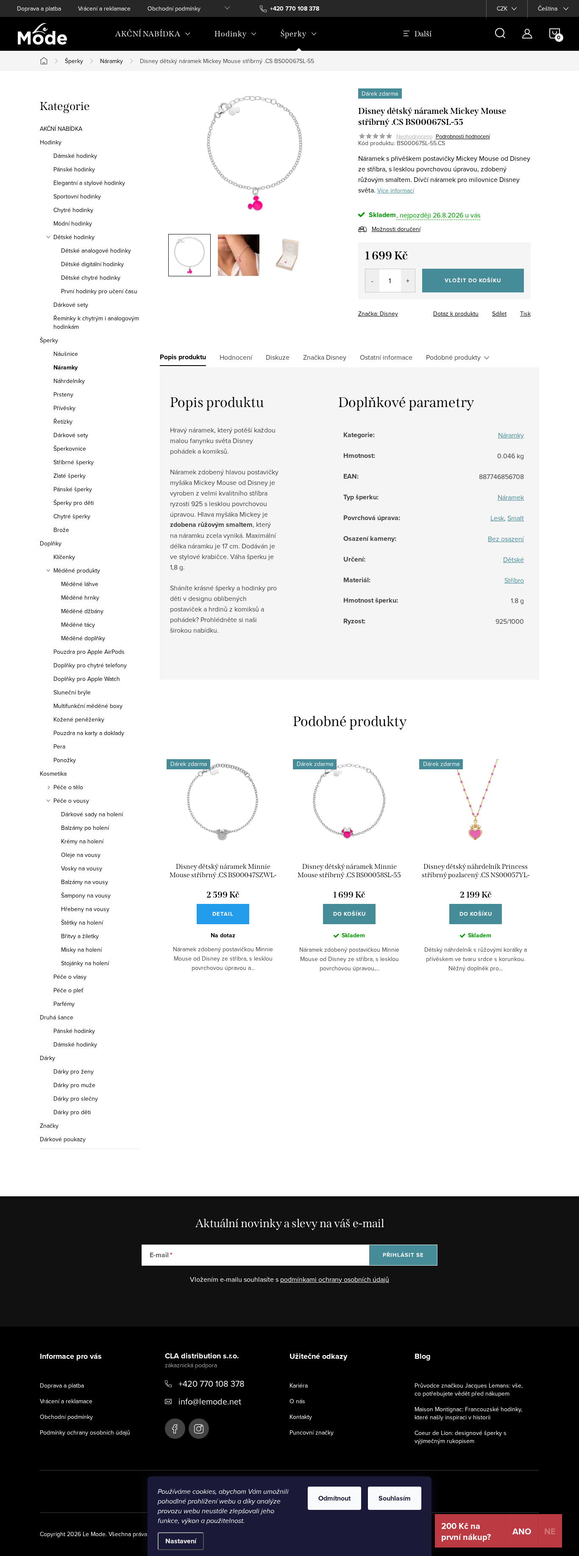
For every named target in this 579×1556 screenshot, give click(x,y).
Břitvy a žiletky (80, 936)
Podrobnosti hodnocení (463, 136)
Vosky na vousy (81, 868)
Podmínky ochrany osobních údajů (85, 1432)
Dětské (513, 559)
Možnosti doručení (396, 229)
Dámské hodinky (75, 155)
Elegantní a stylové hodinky (89, 183)
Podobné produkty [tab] (453, 357)
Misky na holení (81, 949)
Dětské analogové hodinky (96, 250)
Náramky (65, 367)
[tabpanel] (223, 872)
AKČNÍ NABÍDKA (61, 128)
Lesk (497, 518)
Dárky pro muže (74, 1085)
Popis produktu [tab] (183, 357)
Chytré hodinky (73, 210)
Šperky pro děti (73, 502)
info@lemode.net (209, 1401)
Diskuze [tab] (278, 357)
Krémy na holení (82, 841)
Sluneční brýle (72, 692)
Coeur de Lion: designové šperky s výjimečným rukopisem (461, 1437)
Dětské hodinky (74, 237)
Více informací (395, 190)
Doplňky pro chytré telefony (90, 665)
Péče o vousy (71, 800)
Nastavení (180, 1541)
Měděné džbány (82, 611)
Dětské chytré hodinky (90, 277)
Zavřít (405, 311)
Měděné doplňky (83, 638)
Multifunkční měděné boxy (87, 706)
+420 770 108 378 (211, 1383)
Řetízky (62, 421)
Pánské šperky (72, 489)
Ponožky (64, 760)
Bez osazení (506, 538)
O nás (297, 1401)
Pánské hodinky (74, 169)
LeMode (175, 1428)
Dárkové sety (70, 304)
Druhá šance (56, 1017)
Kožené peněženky (78, 719)
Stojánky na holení (85, 963)
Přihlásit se (403, 1255)
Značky (49, 1125)
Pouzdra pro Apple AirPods (89, 651)
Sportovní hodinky (77, 196)
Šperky (49, 340)
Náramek (511, 497)
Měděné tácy (78, 624)
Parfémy (64, 1004)
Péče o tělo (68, 787)
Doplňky (50, 543)
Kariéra (299, 1385)
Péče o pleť (68, 990)
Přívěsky (64, 408)
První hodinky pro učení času (99, 291)
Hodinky (50, 142)
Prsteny (63, 394)
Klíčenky (64, 557)
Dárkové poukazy (63, 1139)
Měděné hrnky (80, 597)
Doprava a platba (39, 8)
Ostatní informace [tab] (386, 357)
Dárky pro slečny (75, 1098)
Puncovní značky (312, 1432)
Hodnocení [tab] (236, 357)
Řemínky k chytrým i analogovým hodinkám (96, 322)
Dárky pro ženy (73, 1071)
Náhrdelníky (69, 381)
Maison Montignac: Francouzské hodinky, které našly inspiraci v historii (468, 1413)
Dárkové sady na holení (92, 814)
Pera (59, 746)
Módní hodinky (72, 223)
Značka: (378, 313)
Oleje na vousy (80, 855)
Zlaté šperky (69, 475)
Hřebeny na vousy (85, 909)
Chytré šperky (71, 516)
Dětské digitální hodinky (92, 264)
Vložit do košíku (473, 280)
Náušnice (65, 354)
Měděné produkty (76, 570)
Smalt (515, 518)
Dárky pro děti (72, 1112)
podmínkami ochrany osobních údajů (334, 1279)
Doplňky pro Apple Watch (86, 679)
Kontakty (301, 1417)
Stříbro (514, 580)
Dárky (47, 1058)
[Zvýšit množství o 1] (408, 280)
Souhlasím (395, 1498)
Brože (61, 530)
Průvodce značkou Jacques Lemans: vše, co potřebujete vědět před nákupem (469, 1389)
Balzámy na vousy (84, 882)
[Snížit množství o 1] (372, 280)
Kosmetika (53, 773)
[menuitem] (153, 34)
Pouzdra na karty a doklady (88, 733)
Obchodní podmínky (174, 8)
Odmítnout (334, 1498)
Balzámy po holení (85, 827)
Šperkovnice (69, 448)
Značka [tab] (324, 357)
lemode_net (199, 1428)
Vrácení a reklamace (104, 8)
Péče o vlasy (69, 976)
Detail (223, 914)
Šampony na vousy (86, 895)
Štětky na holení (82, 922)
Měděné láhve (79, 584)
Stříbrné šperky (73, 462)
